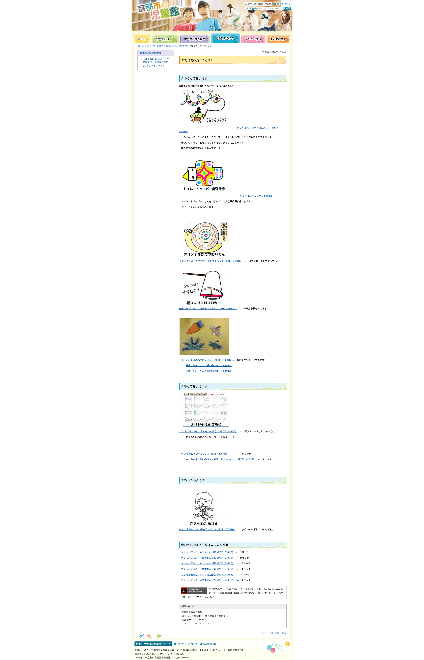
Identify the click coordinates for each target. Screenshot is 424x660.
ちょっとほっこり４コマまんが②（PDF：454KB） (207, 574)
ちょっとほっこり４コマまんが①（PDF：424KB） (206, 580)
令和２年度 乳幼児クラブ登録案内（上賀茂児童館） (157, 60)
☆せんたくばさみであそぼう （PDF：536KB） (206, 360)
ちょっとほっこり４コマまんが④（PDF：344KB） (207, 563)
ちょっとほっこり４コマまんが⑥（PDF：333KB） (207, 552)
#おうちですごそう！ (154, 66)
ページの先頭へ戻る (275, 633)
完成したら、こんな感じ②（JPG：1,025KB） (210, 371)
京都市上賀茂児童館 (176, 46)
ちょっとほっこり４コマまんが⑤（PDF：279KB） (207, 558)
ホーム (140, 46)
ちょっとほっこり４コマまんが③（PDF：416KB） (207, 569)
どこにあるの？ (155, 46)
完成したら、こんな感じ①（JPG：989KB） (209, 365)
